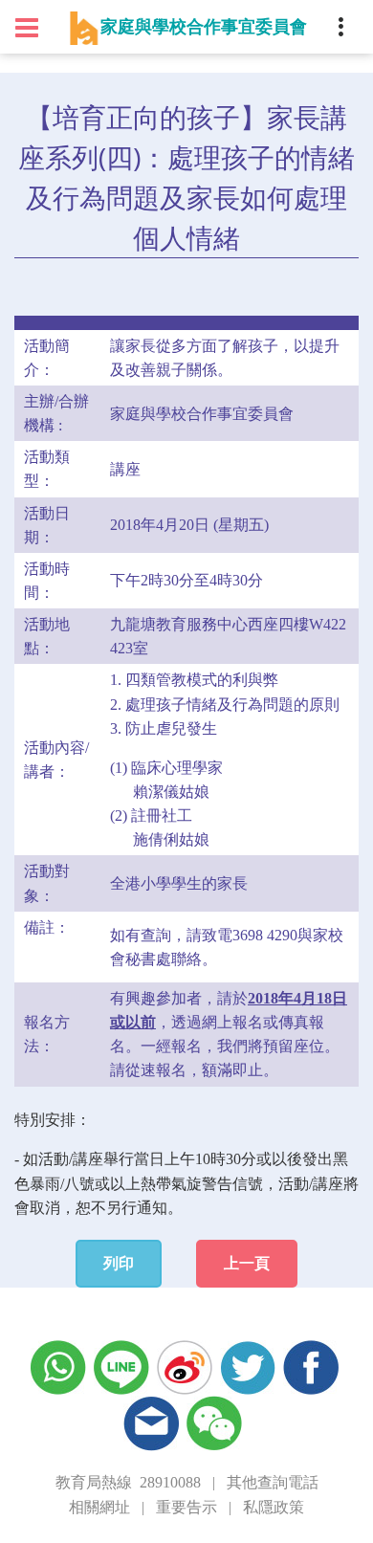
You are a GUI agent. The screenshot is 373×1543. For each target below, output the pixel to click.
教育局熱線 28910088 (128, 1482)
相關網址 (99, 1507)
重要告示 (186, 1507)
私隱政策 (273, 1507)
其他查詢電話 (272, 1482)
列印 (118, 1263)
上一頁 (247, 1263)
